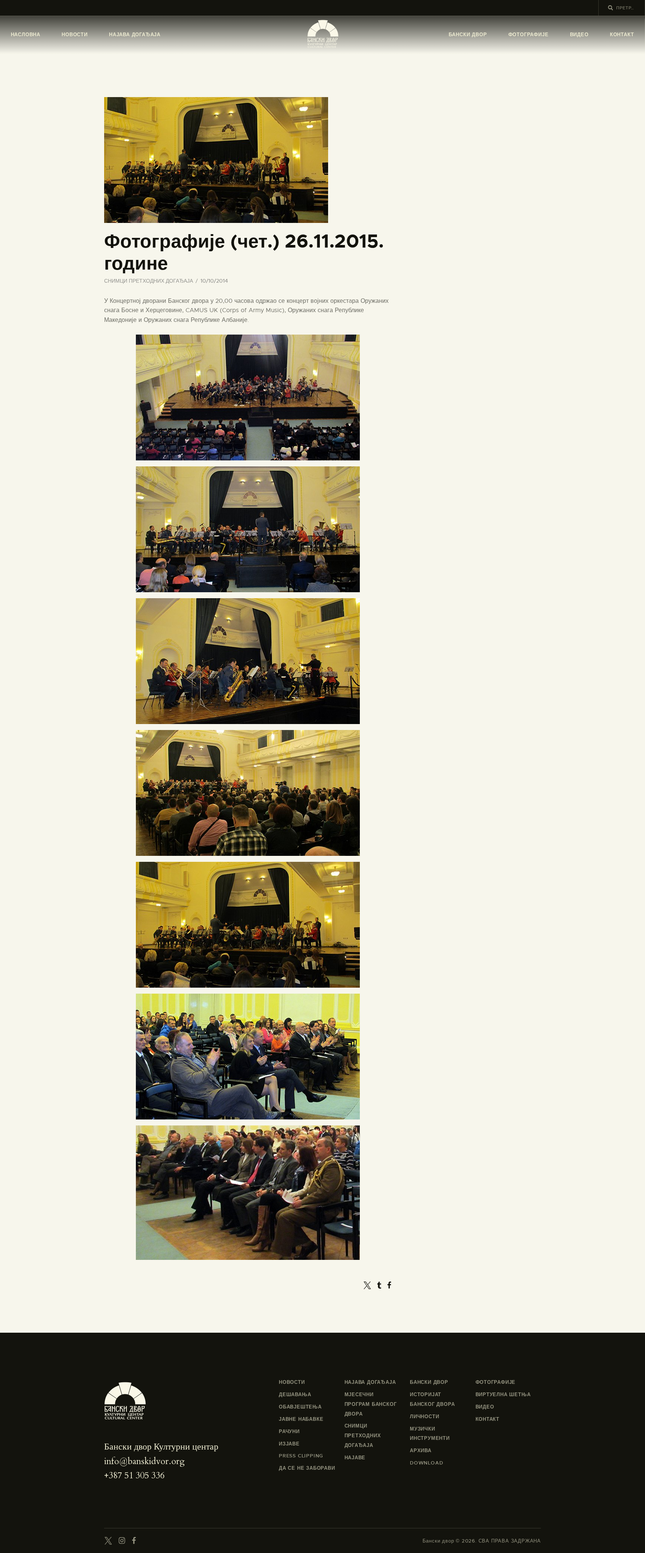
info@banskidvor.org (144, 1461)
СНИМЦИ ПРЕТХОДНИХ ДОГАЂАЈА (148, 280)
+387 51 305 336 (134, 1475)
